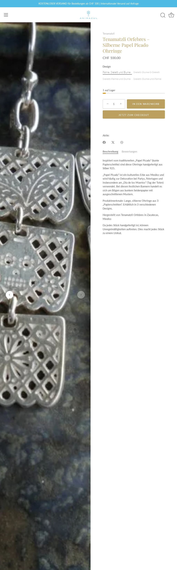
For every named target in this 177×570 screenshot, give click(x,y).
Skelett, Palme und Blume (117, 78)
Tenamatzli (109, 33)
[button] (9, 295)
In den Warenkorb (145, 104)
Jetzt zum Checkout (134, 115)
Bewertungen (129, 151)
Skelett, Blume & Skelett (146, 72)
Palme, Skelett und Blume (117, 72)
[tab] (112, 152)
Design (107, 66)
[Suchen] (163, 15)
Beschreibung (110, 151)
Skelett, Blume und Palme (147, 78)
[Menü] (6, 15)
